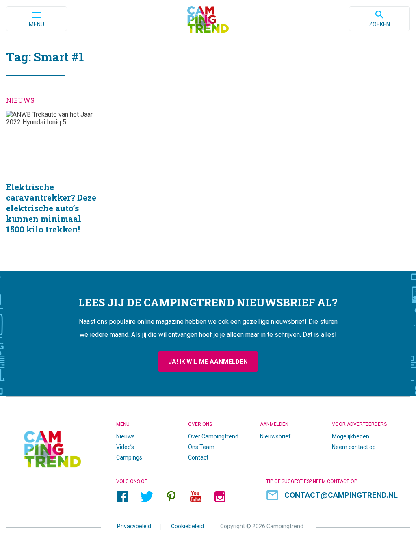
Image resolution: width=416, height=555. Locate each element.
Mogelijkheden (350, 436)
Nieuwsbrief (275, 436)
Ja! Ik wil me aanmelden (208, 361)
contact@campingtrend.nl (341, 495)
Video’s (125, 447)
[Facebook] (122, 496)
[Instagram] (220, 496)
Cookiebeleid (187, 526)
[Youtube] (195, 496)
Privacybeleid (134, 526)
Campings (129, 457)
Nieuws (125, 436)
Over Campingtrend (213, 436)
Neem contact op (354, 447)
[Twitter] (147, 496)
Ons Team (201, 447)
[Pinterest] (171, 496)
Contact (198, 457)
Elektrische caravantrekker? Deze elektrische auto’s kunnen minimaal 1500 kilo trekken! (52, 183)
